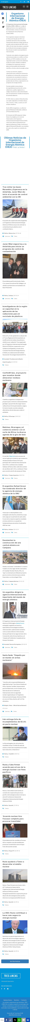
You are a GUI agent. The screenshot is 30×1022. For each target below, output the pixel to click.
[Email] (23, 1020)
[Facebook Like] (11, 1020)
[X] (15, 1020)
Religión (6, 705)
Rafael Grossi (20, 623)
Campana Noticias (13, 581)
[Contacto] (28, 1)
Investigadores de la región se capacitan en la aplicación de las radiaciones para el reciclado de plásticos (15, 311)
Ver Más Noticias (15, 961)
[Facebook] (21, 1)
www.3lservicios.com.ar (15, 1015)
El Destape (12, 416)
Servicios (16, 1000)
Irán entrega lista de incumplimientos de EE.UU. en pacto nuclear (14, 721)
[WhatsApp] (19, 1020)
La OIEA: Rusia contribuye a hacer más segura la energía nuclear (15, 915)
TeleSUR (11, 754)
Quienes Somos (7, 1000)
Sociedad (6, 359)
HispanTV (11, 850)
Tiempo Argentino (14, 475)
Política (6, 233)
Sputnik (11, 805)
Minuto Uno (12, 233)
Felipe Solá (12, 456)
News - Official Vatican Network (17, 705)
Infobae (11, 295)
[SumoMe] (28, 1020)
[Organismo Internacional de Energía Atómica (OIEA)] (2, 13)
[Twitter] (25, 1)
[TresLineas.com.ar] (9, 6)
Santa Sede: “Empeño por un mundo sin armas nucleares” (14, 657)
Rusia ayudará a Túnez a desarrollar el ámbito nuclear (13, 864)
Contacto (24, 1000)
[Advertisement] (15, 165)
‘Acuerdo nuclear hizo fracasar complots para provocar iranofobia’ (13, 818)
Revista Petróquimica (15, 644)
